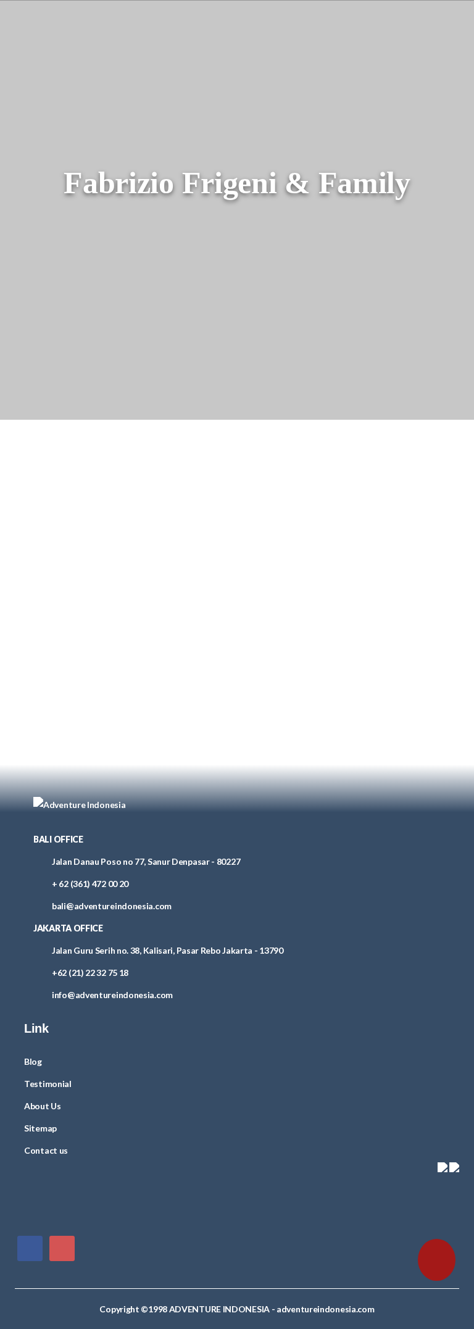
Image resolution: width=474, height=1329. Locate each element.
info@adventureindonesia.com (112, 994)
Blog (33, 1061)
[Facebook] (30, 1247)
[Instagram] (62, 1247)
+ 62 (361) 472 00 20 (90, 883)
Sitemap (40, 1128)
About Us (42, 1106)
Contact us (46, 1150)
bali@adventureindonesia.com (112, 906)
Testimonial (48, 1083)
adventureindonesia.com (325, 1309)
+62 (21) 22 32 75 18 (90, 972)
